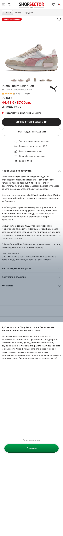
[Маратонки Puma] (53, 88)
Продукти (29, 13)
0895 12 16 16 (25, 161)
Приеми (32, 448)
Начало (18, 13)
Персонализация (31, 440)
